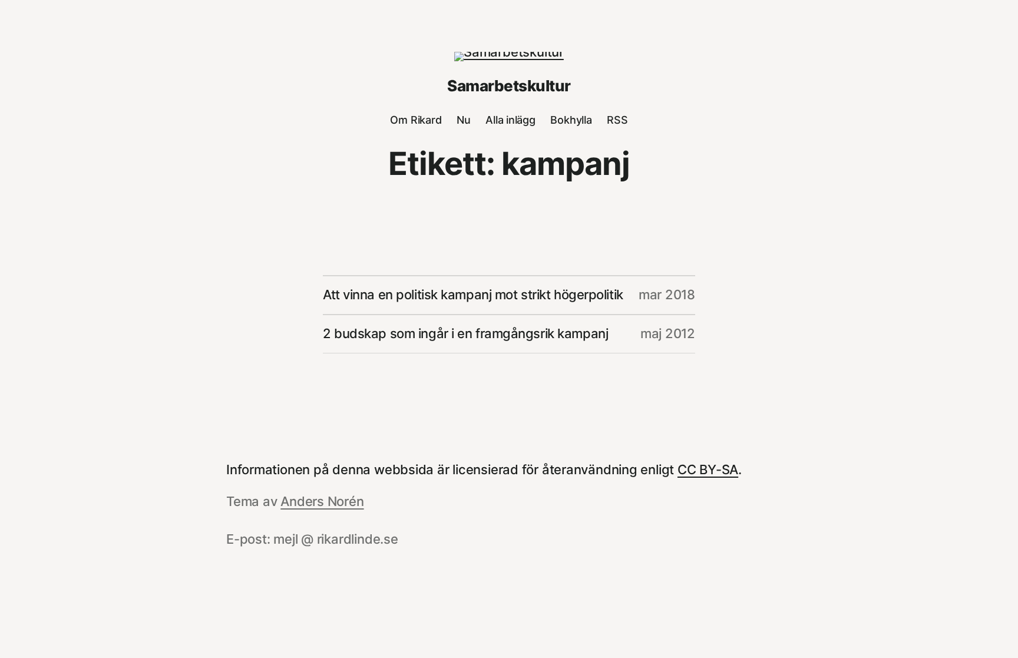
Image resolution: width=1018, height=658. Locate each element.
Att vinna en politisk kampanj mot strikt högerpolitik (473, 294)
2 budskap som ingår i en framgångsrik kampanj (465, 333)
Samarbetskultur (508, 86)
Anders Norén (321, 501)
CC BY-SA (707, 469)
